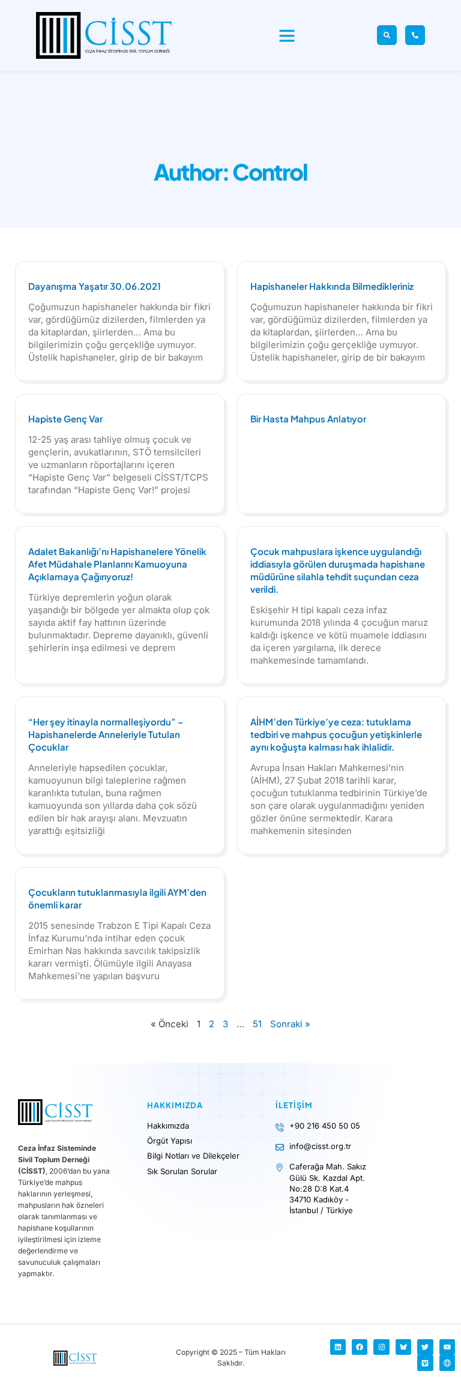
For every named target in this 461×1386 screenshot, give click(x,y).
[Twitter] (425, 1347)
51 (257, 1024)
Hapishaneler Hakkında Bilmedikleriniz (332, 286)
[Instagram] (381, 1347)
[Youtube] (447, 1347)
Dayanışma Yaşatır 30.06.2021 (94, 286)
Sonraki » (290, 1024)
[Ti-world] (447, 1362)
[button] (287, 35)
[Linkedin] (338, 1347)
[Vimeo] (425, 1362)
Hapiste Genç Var (65, 418)
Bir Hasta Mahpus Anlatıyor (308, 418)
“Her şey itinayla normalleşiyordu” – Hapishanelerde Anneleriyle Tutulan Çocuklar (105, 734)
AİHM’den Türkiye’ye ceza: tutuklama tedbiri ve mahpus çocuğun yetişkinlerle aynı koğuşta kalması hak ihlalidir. (336, 734)
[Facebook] (359, 1347)
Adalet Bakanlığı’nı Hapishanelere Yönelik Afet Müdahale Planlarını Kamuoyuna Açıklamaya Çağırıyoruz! (117, 563)
